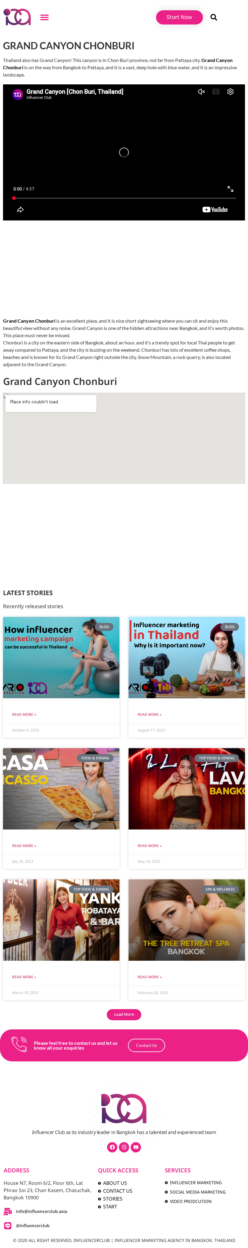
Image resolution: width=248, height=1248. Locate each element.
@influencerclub (33, 1226)
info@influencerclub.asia (41, 1211)
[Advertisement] (124, 268)
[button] (44, 17)
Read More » (24, 714)
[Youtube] (136, 1147)
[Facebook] (112, 1147)
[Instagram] (124, 1147)
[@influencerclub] (8, 1226)
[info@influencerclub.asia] (8, 1211)
